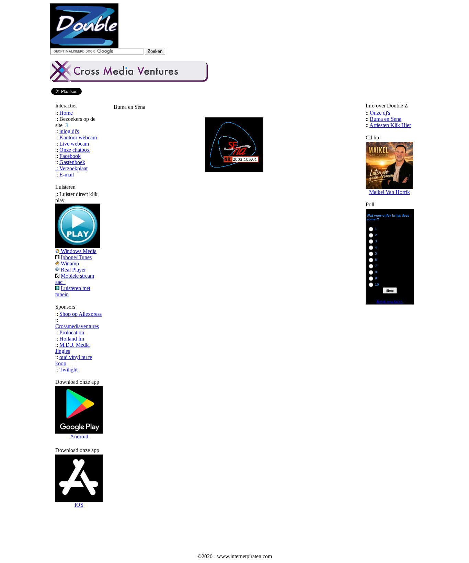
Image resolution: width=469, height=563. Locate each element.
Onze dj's (380, 113)
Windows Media (78, 251)
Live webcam (74, 144)
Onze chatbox (74, 150)
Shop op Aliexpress (80, 314)
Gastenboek (72, 162)
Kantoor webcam (78, 137)
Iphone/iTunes (76, 257)
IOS (79, 505)
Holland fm (71, 339)
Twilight (68, 369)
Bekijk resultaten (390, 301)
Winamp (70, 263)
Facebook (70, 156)
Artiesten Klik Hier (390, 125)
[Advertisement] (234, 535)
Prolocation (71, 332)
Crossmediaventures (77, 326)
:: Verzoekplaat (71, 168)
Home (66, 113)
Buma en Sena (385, 119)
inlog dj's (69, 131)
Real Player (73, 270)
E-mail (66, 174)
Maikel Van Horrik (389, 192)
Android (79, 436)
